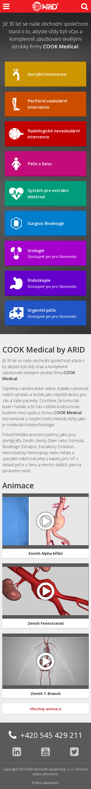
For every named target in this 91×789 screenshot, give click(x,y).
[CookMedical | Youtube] (45, 751)
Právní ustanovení (45, 782)
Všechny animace (45, 708)
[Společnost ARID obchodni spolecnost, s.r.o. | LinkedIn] (16, 751)
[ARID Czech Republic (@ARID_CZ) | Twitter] (74, 751)
